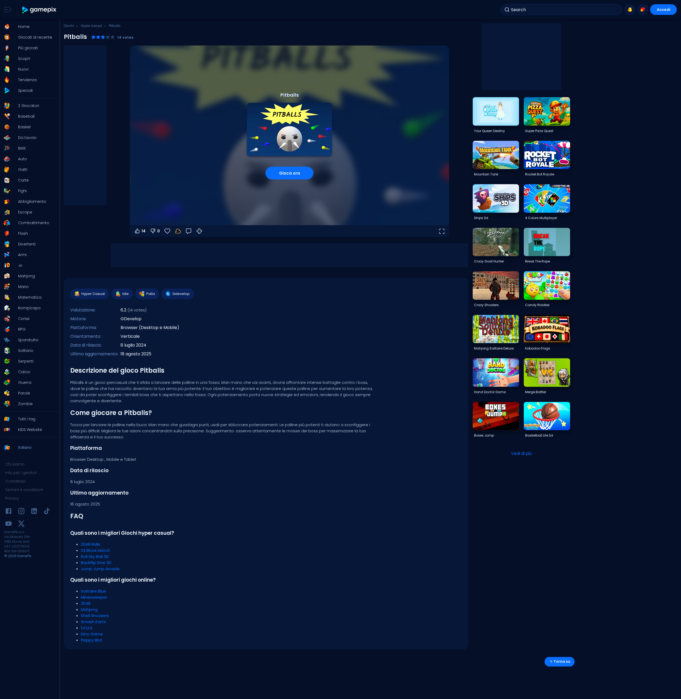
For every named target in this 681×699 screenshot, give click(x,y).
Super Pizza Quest (539, 131)
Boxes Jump (484, 435)
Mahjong (89, 609)
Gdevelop (181, 293)
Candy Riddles (537, 305)
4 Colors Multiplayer (541, 218)
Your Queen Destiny (489, 131)
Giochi (69, 25)
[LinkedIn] (34, 512)
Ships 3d (481, 218)
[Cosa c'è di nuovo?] (630, 9)
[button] (28, 26)
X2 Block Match (95, 550)
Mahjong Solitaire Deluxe (494, 348)
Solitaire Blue (93, 591)
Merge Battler (535, 392)
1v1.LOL (87, 628)
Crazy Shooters (486, 305)
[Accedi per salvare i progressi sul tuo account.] (178, 231)
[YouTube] (8, 524)
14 (144, 231)
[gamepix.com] (39, 9)
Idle (125, 293)
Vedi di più (521, 453)
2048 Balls (90, 544)
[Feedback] (188, 231)
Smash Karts (93, 621)
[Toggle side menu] (6, 9)
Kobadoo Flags (537, 348)
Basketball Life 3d (539, 435)
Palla (150, 293)
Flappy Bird (91, 640)
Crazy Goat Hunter (489, 261)
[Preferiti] (642, 9)
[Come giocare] (199, 231)
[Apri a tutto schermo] (441, 231)
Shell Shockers (95, 615)
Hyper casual (91, 25)
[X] (21, 524)
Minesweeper (94, 597)
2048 (85, 603)
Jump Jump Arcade (100, 568)
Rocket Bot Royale (539, 174)
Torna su (562, 661)
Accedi (663, 9)
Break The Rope (537, 261)
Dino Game (92, 634)
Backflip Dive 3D (96, 562)
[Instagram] (21, 512)
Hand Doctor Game (490, 392)
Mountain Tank (486, 174)
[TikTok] (47, 512)
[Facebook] (8, 512)
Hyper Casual (93, 293)
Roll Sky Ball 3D (95, 556)
